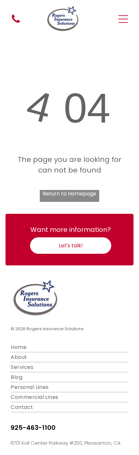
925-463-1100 (33, 427)
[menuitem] (69, 347)
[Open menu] (123, 19)
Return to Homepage (69, 193)
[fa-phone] (16, 22)
